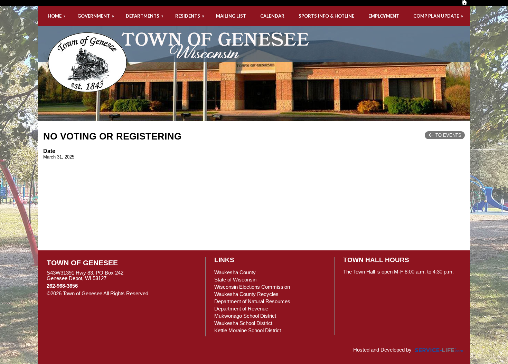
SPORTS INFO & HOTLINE (326, 16)
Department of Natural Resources (252, 301)
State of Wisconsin (235, 279)
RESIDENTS (190, 16)
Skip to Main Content (178, 293)
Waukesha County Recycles (246, 294)
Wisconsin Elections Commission (252, 287)
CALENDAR (272, 16)
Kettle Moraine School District (247, 330)
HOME (57, 16)
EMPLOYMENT (383, 16)
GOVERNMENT (96, 16)
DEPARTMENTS (145, 16)
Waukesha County (235, 272)
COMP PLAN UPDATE (438, 16)
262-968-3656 (62, 286)
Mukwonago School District (245, 316)
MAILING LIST (231, 16)
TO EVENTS (447, 135)
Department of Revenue (241, 309)
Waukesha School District (243, 323)
